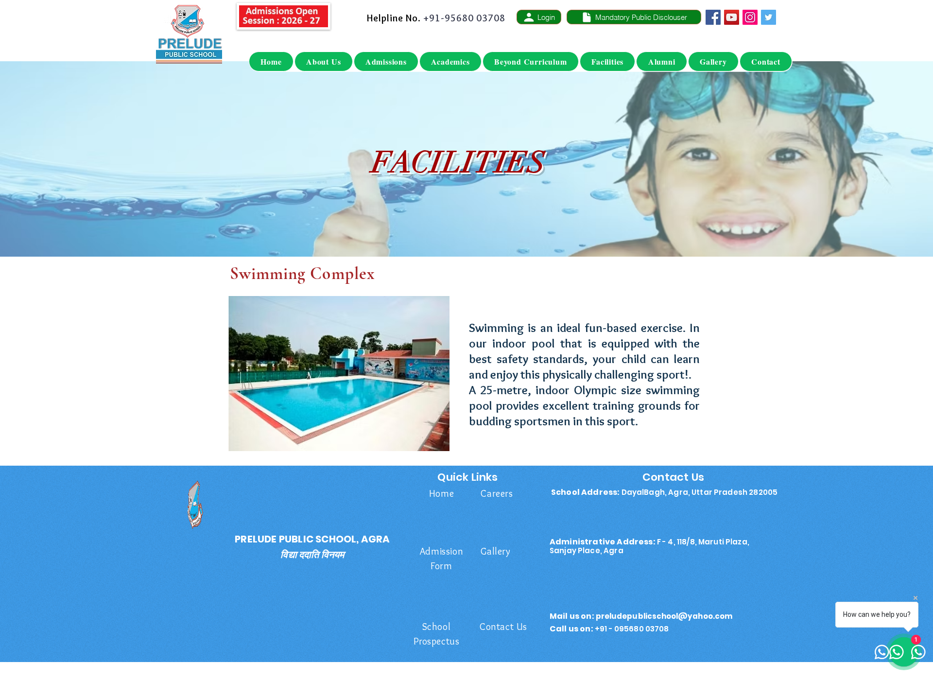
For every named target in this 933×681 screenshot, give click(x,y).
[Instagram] (750, 17)
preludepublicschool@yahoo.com (664, 616)
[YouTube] (731, 17)
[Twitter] (768, 17)
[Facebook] (713, 17)
